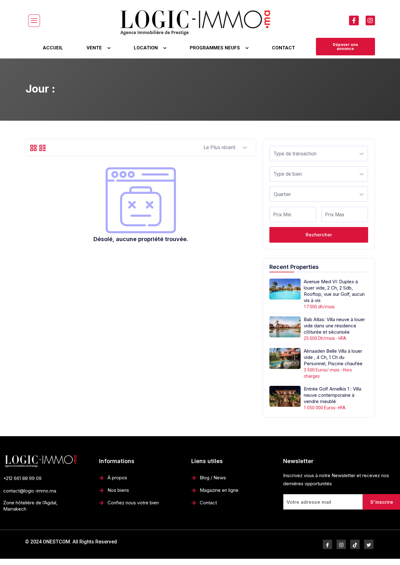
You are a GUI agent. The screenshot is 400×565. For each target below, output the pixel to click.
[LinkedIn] (355, 544)
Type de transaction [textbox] (295, 154)
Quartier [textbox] (282, 194)
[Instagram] (370, 20)
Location (146, 48)
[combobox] (225, 148)
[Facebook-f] (353, 20)
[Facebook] (327, 544)
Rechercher (319, 235)
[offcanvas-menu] (34, 20)
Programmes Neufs (215, 48)
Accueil (53, 48)
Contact (283, 48)
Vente (94, 48)
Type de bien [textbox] (288, 174)
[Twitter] (368, 544)
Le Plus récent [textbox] (219, 147)
